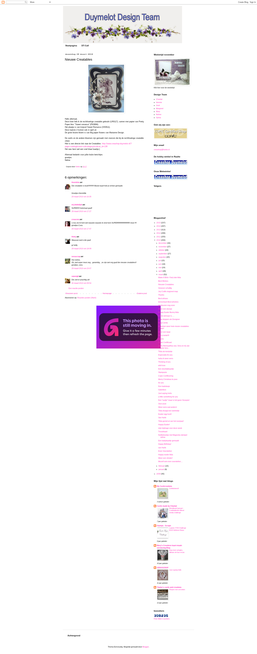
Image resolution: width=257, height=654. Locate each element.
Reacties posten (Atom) (86, 298)
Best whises (163, 298)
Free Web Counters (162, 619)
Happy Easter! (164, 425)
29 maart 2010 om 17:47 (81, 229)
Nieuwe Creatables (166, 284)
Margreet (159, 108)
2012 (158, 233)
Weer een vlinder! (165, 458)
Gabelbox (162, 390)
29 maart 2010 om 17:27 (81, 211)
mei (160, 267)
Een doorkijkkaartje (166, 369)
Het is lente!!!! (163, 335)
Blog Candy (163, 323)
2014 (158, 226)
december (163, 243)
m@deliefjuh (77, 205)
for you (161, 339)
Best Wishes (163, 281)
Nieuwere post (71, 293)
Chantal (159, 99)
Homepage (107, 293)
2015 (158, 223)
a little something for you (168, 397)
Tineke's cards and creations (169, 587)
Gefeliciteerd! (174, 488)
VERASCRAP (162, 568)
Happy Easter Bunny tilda (168, 312)
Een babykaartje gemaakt (168, 441)
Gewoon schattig (165, 288)
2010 (158, 240)
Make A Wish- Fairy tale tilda (169, 277)
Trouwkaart (162, 432)
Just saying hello (165, 393)
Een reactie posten (76, 288)
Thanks (161, 295)
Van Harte (162, 418)
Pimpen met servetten (177, 589)
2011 (158, 237)
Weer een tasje (164, 332)
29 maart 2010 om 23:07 (81, 268)
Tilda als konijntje (165, 351)
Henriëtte (75, 182)
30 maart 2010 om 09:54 (81, 283)
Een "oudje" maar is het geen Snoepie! (173, 400)
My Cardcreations (164, 486)
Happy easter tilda (165, 455)
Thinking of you (164, 362)
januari (162, 469)
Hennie (159, 102)
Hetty (74, 237)
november (163, 247)
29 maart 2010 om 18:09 (81, 249)
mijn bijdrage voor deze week (170, 428)
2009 (158, 474)
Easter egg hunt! (164, 414)
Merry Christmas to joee (167, 379)
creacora (75, 219)
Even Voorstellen (165, 451)
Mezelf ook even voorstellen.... (170, 461)
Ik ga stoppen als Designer (169, 319)
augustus (162, 257)
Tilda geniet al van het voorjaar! (171, 421)
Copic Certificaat (165, 342)
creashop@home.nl (162, 150)
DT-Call (85, 45)
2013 (158, 230)
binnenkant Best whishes (168, 302)
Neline (158, 114)
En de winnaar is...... (166, 316)
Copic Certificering (165, 376)
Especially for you (165, 355)
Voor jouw (162, 404)
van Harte (162, 448)
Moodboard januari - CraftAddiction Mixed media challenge (176, 510)
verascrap (76, 256)
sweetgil (75, 276)
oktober (162, 250)
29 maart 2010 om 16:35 (81, 197)
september (163, 254)
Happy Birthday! (164, 444)
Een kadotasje (164, 386)
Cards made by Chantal (167, 506)
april (161, 271)
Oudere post (142, 293)
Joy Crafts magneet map (168, 291)
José (158, 105)
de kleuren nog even (166, 305)
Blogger (145, 647)
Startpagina (71, 45)
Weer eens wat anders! (167, 407)
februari (162, 466)
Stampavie (162, 372)
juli (160, 260)
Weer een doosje (165, 309)
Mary (158, 111)
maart (161, 274)
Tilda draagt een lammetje (168, 411)
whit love (161, 365)
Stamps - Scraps (164, 526)
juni (160, 264)
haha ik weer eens (165, 358)
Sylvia (158, 118)
